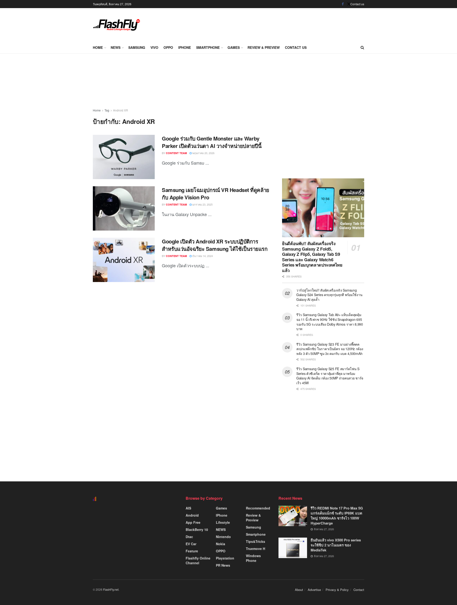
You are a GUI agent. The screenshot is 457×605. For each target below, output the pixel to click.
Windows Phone (253, 558)
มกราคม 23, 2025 (202, 204)
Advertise (314, 589)
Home (98, 47)
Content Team (176, 153)
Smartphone (208, 47)
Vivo (154, 47)
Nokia (220, 543)
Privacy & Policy (337, 589)
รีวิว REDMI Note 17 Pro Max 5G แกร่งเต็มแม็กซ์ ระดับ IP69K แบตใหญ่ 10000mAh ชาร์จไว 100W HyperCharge (337, 515)
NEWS (115, 47)
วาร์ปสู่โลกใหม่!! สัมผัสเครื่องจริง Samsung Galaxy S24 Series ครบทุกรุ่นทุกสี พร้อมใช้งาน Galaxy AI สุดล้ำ (329, 295)
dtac (189, 536)
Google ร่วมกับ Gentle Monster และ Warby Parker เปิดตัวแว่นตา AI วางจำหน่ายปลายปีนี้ (212, 142)
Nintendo (223, 536)
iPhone (184, 47)
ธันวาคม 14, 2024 (202, 256)
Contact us (357, 4)
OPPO (168, 47)
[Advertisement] (277, 24)
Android (192, 515)
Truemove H (255, 548)
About (299, 589)
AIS (188, 508)
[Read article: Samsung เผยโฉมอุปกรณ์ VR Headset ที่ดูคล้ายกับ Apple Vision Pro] (124, 208)
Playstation (225, 558)
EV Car (191, 543)
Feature (192, 551)
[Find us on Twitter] (348, 4)
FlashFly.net (111, 589)
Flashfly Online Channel (198, 560)
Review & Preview (264, 47)
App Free (193, 522)
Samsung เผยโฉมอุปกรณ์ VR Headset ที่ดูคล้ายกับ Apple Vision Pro (215, 193)
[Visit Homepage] (116, 25)
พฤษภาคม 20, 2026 (203, 153)
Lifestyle (223, 522)
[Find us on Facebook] (343, 4)
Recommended (258, 508)
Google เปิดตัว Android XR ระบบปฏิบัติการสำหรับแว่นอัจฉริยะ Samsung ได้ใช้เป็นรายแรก (215, 244)
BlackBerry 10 (197, 529)
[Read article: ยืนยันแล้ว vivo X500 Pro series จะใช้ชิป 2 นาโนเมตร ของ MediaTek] (292, 548)
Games (234, 47)
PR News (223, 565)
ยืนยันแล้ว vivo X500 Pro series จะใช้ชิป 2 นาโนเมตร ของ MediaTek (336, 545)
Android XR (120, 110)
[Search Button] (362, 47)
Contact (358, 589)
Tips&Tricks (255, 541)
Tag (106, 110)
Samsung (136, 47)
